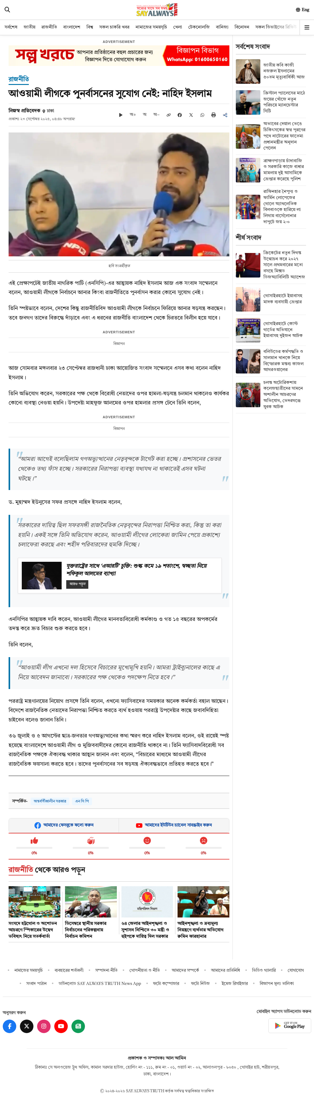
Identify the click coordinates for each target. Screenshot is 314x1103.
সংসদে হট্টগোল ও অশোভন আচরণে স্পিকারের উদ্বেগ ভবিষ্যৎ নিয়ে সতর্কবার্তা (33, 930)
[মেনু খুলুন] (306, 27)
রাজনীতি (49, 27)
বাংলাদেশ (71, 27)
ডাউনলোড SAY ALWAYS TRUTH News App (100, 984)
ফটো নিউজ (200, 984)
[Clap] (90, 841)
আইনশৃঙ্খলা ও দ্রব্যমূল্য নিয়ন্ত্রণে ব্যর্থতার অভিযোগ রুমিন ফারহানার (201, 930)
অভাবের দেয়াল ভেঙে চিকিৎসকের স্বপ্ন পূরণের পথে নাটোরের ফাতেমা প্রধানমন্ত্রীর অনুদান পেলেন (284, 136)
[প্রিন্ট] (213, 115)
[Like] (34, 841)
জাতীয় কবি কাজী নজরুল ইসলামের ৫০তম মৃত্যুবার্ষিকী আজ (284, 71)
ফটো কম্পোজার (166, 984)
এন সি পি (82, 801)
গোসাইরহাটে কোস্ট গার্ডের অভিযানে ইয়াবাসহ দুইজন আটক (283, 330)
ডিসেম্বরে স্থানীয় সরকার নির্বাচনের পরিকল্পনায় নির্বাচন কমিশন (85, 930)
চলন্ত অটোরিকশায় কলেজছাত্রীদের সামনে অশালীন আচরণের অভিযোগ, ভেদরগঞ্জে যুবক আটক (283, 395)
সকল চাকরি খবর (114, 27)
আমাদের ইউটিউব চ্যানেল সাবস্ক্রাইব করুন (178, 825)
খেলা (177, 27)
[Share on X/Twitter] (191, 115)
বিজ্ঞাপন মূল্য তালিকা (277, 984)
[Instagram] (44, 1026)
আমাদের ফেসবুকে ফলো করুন (69, 825)
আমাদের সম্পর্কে (185, 970)
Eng (305, 10)
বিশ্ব (89, 27)
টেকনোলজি (199, 27)
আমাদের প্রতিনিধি (225, 970)
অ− (156, 115)
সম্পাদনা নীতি (106, 970)
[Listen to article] (121, 115)
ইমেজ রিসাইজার (235, 984)
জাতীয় (29, 27)
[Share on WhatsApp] (202, 115)
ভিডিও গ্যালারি (264, 970)
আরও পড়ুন (77, 584)
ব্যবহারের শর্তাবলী (69, 970)
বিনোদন (242, 27)
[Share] (225, 115)
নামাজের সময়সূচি (151, 27)
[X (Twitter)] (26, 1026)
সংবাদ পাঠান (36, 984)
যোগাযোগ (296, 970)
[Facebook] (9, 1026)
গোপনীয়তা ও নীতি (144, 970)
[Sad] (203, 841)
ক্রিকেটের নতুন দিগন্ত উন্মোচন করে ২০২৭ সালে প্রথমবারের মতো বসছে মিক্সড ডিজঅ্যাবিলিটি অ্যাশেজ (284, 265)
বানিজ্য (222, 27)
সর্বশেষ (11, 27)
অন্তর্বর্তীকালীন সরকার (50, 801)
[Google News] (78, 1026)
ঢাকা (50, 111)
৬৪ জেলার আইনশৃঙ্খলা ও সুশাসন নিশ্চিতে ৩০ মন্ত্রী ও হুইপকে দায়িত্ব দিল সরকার (145, 930)
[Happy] (147, 841)
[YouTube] (61, 1026)
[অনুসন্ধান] (7, 10)
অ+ (133, 115)
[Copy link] (169, 115)
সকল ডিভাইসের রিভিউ (276, 27)
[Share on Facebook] (180, 115)
